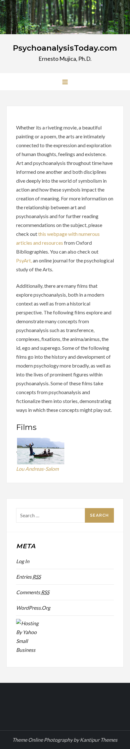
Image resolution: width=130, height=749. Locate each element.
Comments (32, 592)
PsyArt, (24, 260)
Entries (28, 577)
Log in (22, 561)
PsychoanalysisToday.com (65, 48)
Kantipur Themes (98, 740)
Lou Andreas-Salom (37, 469)
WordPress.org (33, 608)
